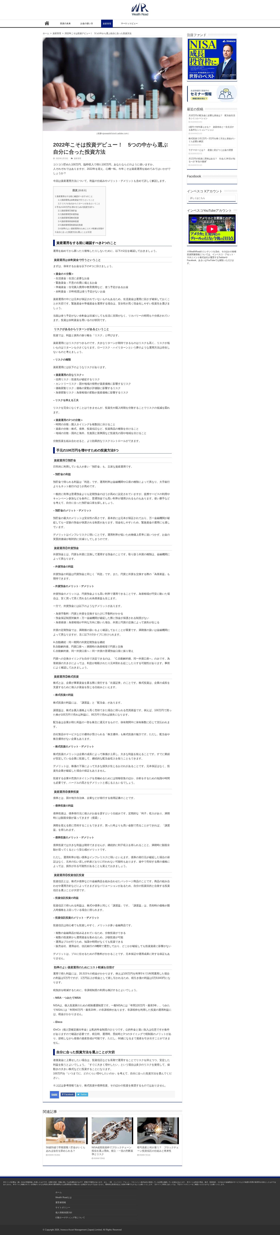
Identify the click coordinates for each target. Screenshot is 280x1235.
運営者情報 (60, 1202)
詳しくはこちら (197, 198)
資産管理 (107, 23)
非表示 (82, 190)
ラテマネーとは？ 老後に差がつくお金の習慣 (211, 150)
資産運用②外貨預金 (68, 214)
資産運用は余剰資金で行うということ (76, 200)
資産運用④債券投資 (68, 221)
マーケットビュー (129, 23)
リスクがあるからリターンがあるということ (79, 203)
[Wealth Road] (140, 8)
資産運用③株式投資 (68, 218)
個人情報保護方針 (63, 1212)
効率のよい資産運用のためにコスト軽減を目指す (81, 228)
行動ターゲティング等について (70, 1217)
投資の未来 (65, 23)
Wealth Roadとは (63, 1197)
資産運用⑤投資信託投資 (70, 225)
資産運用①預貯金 (67, 211)
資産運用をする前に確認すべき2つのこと (74, 196)
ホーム (47, 23)
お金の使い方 (86, 23)
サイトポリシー (62, 1207)
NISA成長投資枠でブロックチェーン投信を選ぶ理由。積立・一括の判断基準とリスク (112, 1151)
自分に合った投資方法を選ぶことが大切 (73, 232)
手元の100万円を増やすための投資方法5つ (74, 207)
